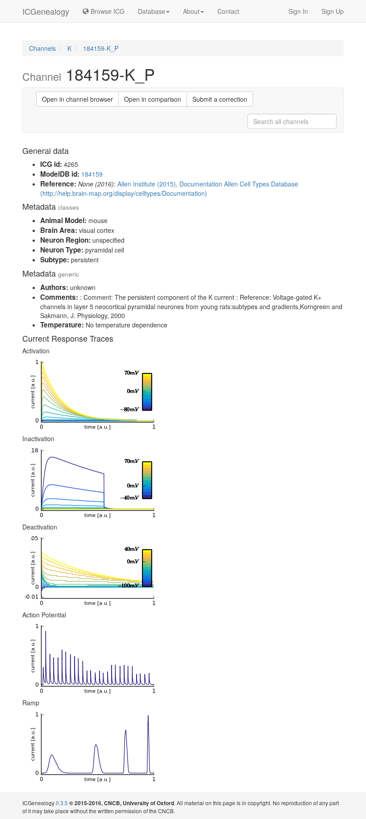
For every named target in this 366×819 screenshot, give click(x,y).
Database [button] (151, 11)
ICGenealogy (45, 11)
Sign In (298, 11)
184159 (92, 174)
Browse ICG (107, 11)
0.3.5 (62, 803)
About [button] (191, 11)
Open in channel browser (77, 99)
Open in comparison (152, 99)
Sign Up (332, 11)
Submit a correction (219, 99)
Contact (228, 11)
